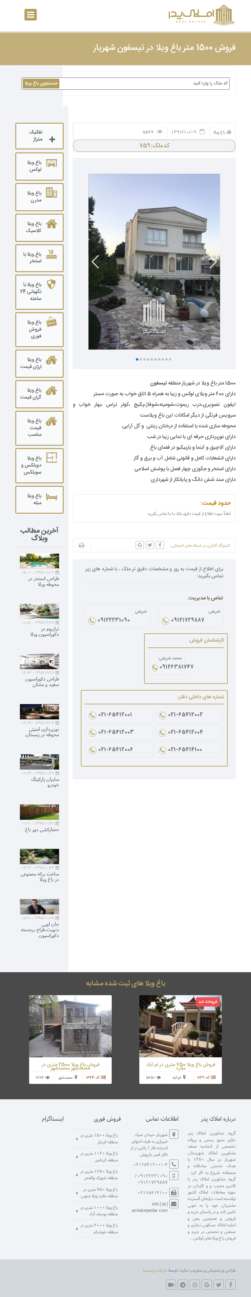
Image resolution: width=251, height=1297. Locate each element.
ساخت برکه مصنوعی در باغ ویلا (40, 876)
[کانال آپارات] (171, 1285)
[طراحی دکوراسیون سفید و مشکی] (39, 661)
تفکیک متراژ (35, 136)
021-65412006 (115, 750)
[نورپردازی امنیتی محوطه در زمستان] (39, 711)
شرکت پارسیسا (155, 1270)
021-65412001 (115, 715)
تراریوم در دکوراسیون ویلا (44, 631)
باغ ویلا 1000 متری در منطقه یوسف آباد (99, 1210)
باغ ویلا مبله (34, 499)
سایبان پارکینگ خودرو (45, 782)
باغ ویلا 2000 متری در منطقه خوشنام (99, 1228)
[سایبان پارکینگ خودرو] (39, 762)
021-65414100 (185, 750)
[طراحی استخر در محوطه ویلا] (39, 561)
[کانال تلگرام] (183, 1285)
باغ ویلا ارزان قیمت (30, 363)
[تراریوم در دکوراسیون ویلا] (39, 611)
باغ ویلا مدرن (34, 196)
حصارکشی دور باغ (42, 829)
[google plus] (207, 1285)
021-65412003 (116, 733)
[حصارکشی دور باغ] (39, 812)
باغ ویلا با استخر (32, 258)
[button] (213, 261)
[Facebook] (231, 1285)
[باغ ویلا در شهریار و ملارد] (201, 15)
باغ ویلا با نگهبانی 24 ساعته (30, 292)
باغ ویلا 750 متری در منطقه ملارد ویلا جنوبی (99, 1192)
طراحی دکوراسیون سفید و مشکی (42, 681)
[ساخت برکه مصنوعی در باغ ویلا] (39, 856)
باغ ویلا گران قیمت (30, 394)
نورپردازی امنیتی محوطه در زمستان (42, 731)
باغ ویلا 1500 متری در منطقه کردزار (99, 1138)
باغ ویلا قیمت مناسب (34, 428)
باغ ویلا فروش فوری (34, 329)
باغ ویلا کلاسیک (33, 227)
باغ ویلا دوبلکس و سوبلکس (31, 465)
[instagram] (195, 1285)
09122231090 (114, 620)
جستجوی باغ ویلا (41, 83)
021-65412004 (185, 733)
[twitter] (219, 1285)
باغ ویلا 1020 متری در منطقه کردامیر (99, 1156)
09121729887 (187, 620)
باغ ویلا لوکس (34, 166)
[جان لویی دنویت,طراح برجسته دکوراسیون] (39, 906)
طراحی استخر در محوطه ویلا (43, 581)
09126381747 (170, 667)
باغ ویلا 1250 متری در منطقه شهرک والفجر (99, 1174)
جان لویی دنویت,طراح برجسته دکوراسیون (40, 929)
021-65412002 (185, 715)
